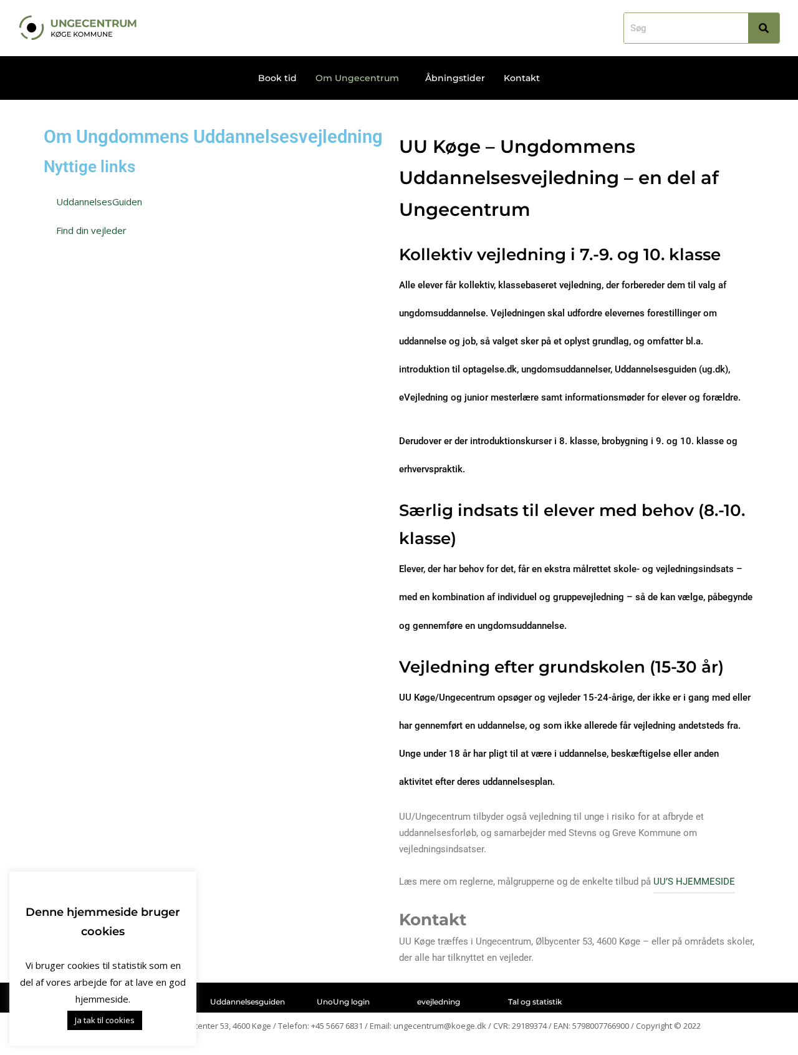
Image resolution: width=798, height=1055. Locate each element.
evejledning (438, 1001)
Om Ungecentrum (357, 78)
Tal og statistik (535, 1001)
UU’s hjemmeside (694, 881)
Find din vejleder (91, 230)
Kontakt (522, 78)
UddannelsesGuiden (99, 201)
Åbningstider (455, 78)
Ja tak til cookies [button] (105, 1020)
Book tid (277, 78)
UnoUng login (343, 1001)
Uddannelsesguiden (247, 1001)
